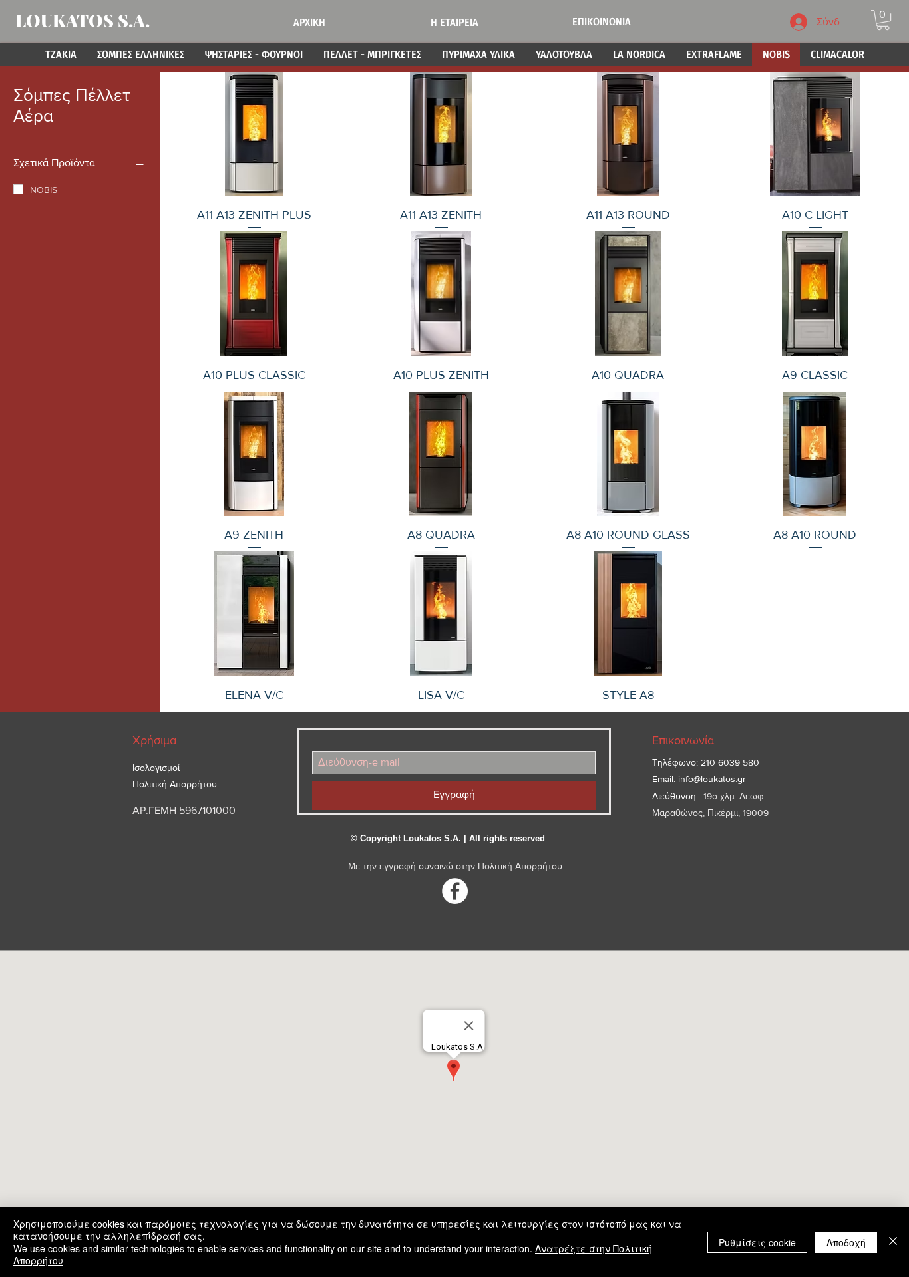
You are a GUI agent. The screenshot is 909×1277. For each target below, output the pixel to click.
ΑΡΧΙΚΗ (309, 22)
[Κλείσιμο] (893, 1242)
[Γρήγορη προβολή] (253, 134)
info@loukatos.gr (712, 779)
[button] (883, 20)
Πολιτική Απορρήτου (520, 866)
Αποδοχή (846, 1242)
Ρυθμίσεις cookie (757, 1242)
